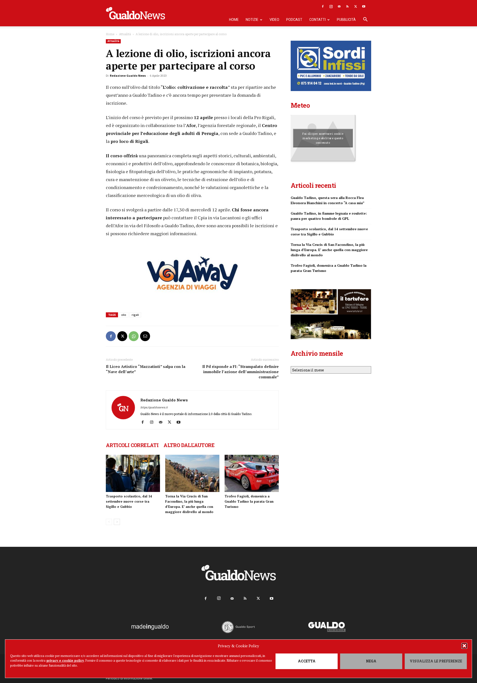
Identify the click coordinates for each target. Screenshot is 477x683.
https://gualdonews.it (154, 407)
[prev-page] (109, 522)
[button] (464, 645)
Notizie (252, 20)
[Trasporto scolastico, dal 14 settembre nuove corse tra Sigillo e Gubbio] (133, 473)
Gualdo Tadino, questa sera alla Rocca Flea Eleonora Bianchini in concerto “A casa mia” (327, 200)
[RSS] (347, 6)
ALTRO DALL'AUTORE (188, 445)
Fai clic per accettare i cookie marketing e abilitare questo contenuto (322, 137)
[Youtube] (363, 6)
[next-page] (117, 522)
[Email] (145, 336)
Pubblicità (346, 20)
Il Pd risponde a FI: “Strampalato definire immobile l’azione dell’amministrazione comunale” (240, 371)
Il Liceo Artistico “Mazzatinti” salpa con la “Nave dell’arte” (145, 369)
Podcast (294, 20)
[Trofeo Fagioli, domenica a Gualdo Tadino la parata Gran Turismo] (252, 473)
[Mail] (339, 6)
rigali (135, 315)
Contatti (317, 20)
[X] (355, 6)
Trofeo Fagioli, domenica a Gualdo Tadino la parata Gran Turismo (249, 501)
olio (123, 315)
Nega (371, 661)
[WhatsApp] (134, 336)
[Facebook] (322, 6)
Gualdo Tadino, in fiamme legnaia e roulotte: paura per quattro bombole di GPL (329, 216)
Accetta (307, 661)
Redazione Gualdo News (128, 75)
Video (274, 20)
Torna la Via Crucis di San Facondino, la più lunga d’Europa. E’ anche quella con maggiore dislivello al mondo (329, 249)
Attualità (125, 34)
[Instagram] (331, 6)
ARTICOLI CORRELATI (132, 445)
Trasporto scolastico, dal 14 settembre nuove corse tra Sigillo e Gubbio (129, 501)
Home (234, 20)
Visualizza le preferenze (436, 661)
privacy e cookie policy (65, 660)
